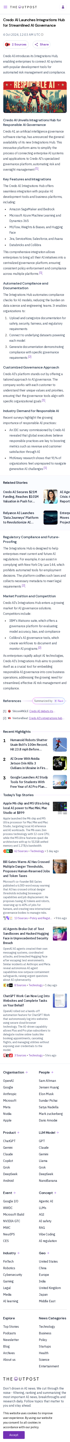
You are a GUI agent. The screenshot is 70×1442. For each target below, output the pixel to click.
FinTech (8, 1261)
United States (48, 1261)
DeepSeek (10, 1174)
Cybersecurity (12, 1275)
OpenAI (8, 1081)
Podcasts (9, 1333)
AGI (41, 1214)
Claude (8, 1154)
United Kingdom (50, 1288)
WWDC (7, 1208)
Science (44, 1360)
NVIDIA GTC (11, 1221)
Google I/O (10, 1201)
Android (8, 1181)
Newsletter (11, 1340)
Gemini (7, 1147)
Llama (43, 1161)
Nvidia (7, 1114)
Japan (43, 1294)
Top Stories (11, 1326)
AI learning (10, 1301)
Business (45, 1333)
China (42, 1268)
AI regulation (48, 1241)
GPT (42, 1141)
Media (7, 1294)
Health (43, 1353)
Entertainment (49, 1366)
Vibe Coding (47, 1234)
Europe (44, 1275)
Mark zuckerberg (51, 1114)
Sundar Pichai (48, 1100)
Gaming (8, 1281)
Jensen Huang (49, 1087)
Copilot (8, 1161)
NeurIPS (9, 1234)
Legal (7, 1288)
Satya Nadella (49, 1107)
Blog (6, 1346)
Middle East (47, 1301)
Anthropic (10, 1094)
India (42, 1281)
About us (9, 1360)
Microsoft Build (13, 1214)
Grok (6, 1167)
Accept (13, 1435)
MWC (6, 1228)
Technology (47, 1326)
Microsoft (9, 1100)
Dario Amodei (48, 1120)
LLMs (42, 1208)
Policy (43, 1340)
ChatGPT (9, 1141)
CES (6, 1241)
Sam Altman (47, 1081)
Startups (45, 1346)
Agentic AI (46, 1201)
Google (8, 1087)
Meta (6, 1107)
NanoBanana (48, 1181)
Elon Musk (46, 1094)
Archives (9, 1353)
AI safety (45, 1221)
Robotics (9, 1268)
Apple (7, 1120)
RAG (42, 1228)
